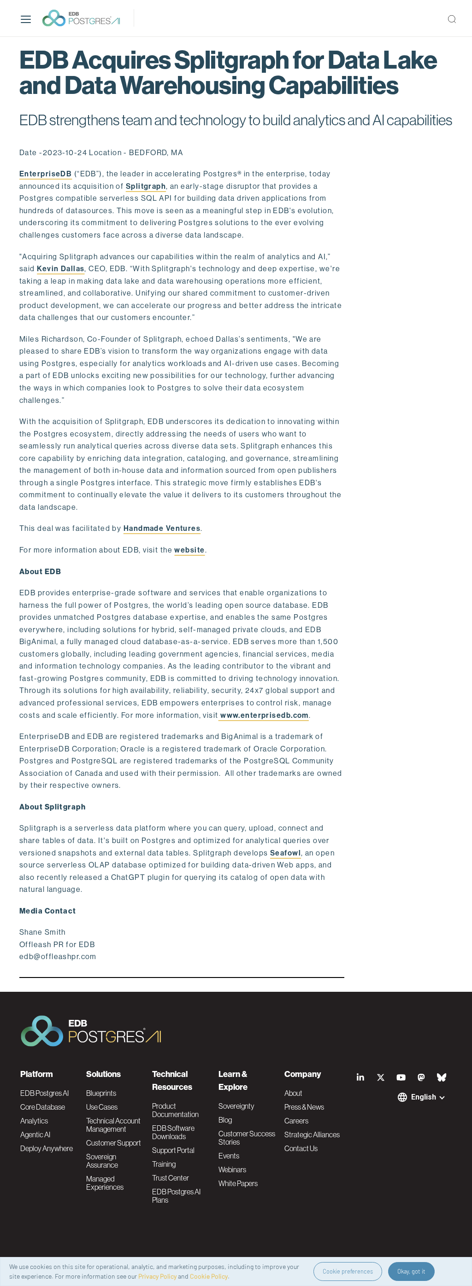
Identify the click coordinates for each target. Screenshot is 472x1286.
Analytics (34, 1121)
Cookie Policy (209, 1276)
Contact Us (301, 1148)
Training (164, 1164)
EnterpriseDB (45, 173)
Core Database (42, 1107)
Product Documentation (175, 1110)
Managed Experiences (105, 1183)
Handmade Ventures (162, 528)
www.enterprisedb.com (263, 715)
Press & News (304, 1107)
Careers (296, 1121)
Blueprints (101, 1093)
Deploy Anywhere (46, 1148)
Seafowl (285, 853)
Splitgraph (146, 186)
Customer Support (113, 1143)
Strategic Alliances (312, 1134)
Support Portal (173, 1150)
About (293, 1093)
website (189, 550)
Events (228, 1156)
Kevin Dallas (60, 268)
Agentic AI (35, 1134)
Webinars (232, 1169)
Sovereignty (236, 1106)
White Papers (238, 1183)
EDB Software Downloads (173, 1132)
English (423, 1097)
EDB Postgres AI (44, 1093)
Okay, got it (411, 1271)
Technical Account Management (113, 1125)
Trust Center (170, 1178)
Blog (225, 1120)
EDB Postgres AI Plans (176, 1195)
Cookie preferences (348, 1271)
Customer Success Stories (246, 1137)
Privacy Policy (157, 1276)
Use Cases (102, 1107)
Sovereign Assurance (102, 1160)
